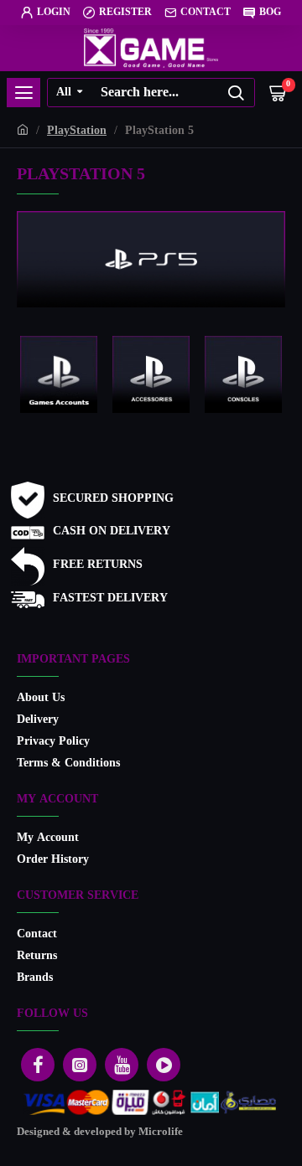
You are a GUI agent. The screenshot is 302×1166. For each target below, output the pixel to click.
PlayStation (77, 131)
